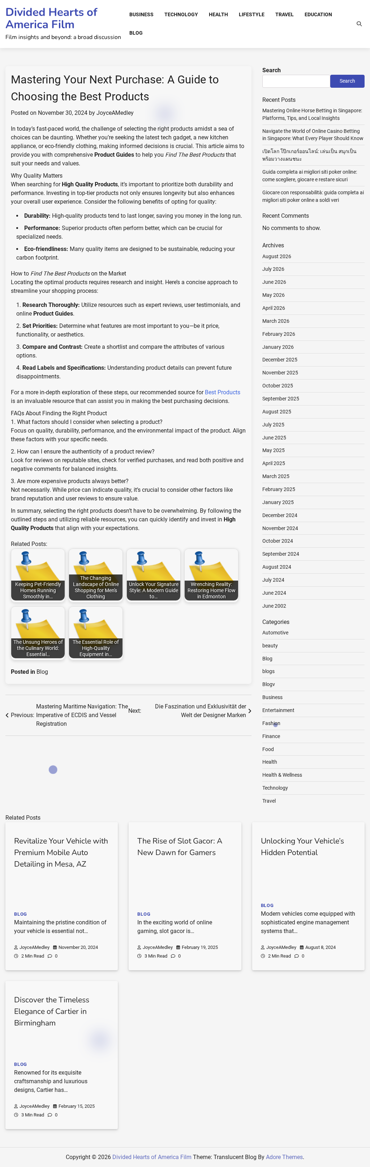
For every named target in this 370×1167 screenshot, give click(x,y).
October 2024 (277, 541)
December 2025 (279, 360)
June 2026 (274, 282)
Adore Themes (284, 1157)
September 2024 (280, 554)
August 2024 (276, 567)
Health (218, 14)
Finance (271, 736)
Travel (284, 14)
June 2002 (274, 606)
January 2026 (278, 347)
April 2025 (273, 463)
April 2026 (273, 308)
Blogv (268, 684)
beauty (270, 645)
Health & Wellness (282, 775)
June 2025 (274, 438)
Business (141, 14)
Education (318, 14)
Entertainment (278, 710)
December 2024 (279, 515)
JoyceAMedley (115, 112)
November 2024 (280, 528)
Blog (136, 33)
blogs (268, 671)
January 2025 (278, 502)
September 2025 (280, 399)
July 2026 (273, 269)
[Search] (359, 23)
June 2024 (274, 593)
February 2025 (278, 489)
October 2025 (277, 386)
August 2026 (276, 256)
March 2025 (275, 476)
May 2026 (273, 295)
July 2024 (273, 580)
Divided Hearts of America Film (51, 18)
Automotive (275, 632)
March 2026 (275, 321)
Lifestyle (251, 14)
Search (271, 70)
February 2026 (278, 334)
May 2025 (273, 450)
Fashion (271, 723)
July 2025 (273, 425)
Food (268, 749)
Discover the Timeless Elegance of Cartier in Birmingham (51, 1011)
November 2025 (280, 373)
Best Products (222, 392)
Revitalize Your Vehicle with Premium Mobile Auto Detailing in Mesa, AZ (61, 852)
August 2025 (276, 412)
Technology (181, 14)
